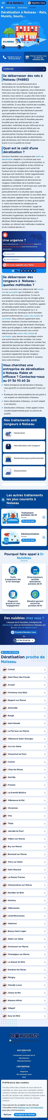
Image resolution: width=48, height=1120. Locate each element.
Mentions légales (16, 1118)
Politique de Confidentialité (30, 1108)
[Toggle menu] (3, 3)
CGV (26, 1118)
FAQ (24, 1077)
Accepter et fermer (25, 1115)
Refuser (8, 1115)
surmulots (13, 292)
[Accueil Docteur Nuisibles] (15, 3)
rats (3, 292)
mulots (37, 316)
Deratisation (10, 7)
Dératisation (24, 1058)
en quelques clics (38, 58)
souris (40, 289)
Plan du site (33, 1118)
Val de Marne (22, 7)
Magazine (24, 1071)
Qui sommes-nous (24, 1074)
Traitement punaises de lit (29, 514)
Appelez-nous (38, 3)
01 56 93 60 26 (14, 58)
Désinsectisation (30, 534)
